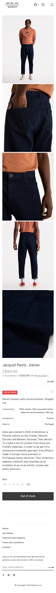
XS (4, 484)
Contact (6, 547)
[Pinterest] (14, 575)
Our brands (7, 533)
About (5, 528)
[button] (25, 375)
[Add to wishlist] (51, 392)
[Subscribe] (50, 567)
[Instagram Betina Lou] (9, 575)
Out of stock (28, 496)
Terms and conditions (13, 542)
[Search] (43, 5)
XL (22, 484)
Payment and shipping (13, 538)
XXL (28, 484)
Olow (50, 381)
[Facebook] (3, 575)
